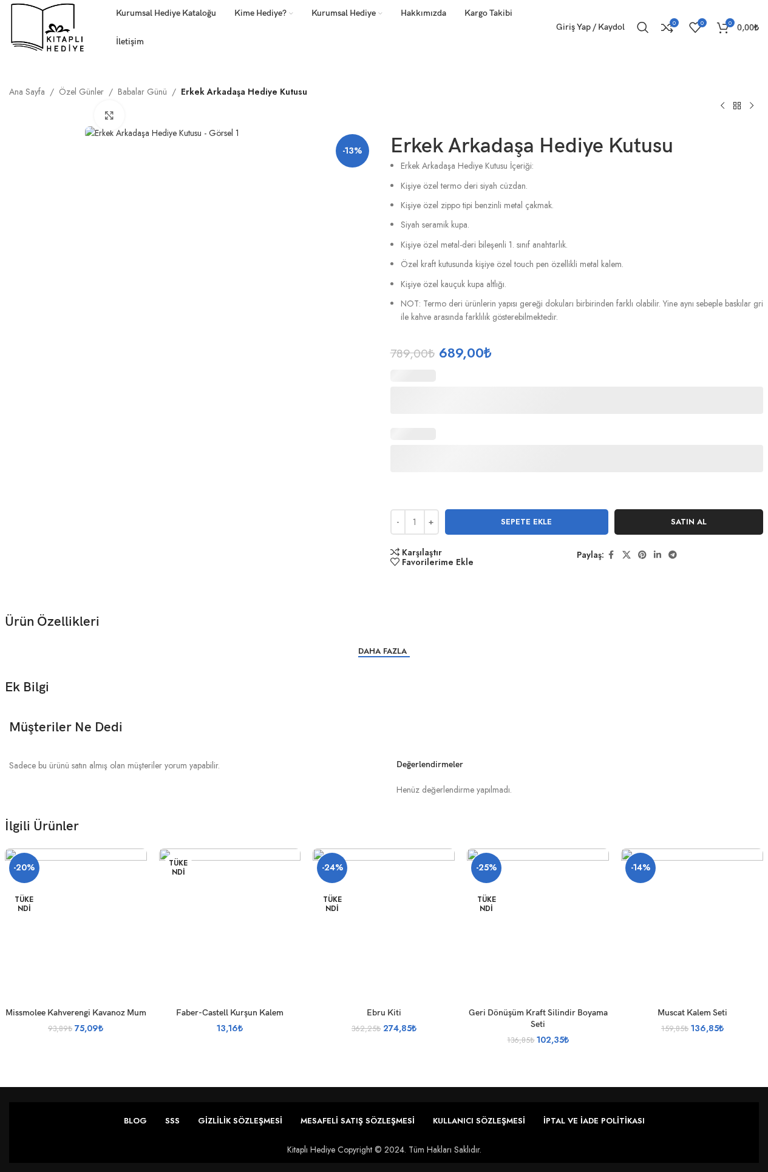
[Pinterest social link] (642, 555)
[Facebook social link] (611, 555)
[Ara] (643, 27)
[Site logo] (47, 26)
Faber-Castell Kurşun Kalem (230, 1013)
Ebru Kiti (384, 1013)
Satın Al (689, 521)
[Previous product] (722, 105)
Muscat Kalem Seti (692, 1013)
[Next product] (751, 105)
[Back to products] (737, 105)
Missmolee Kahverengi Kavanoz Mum (75, 1013)
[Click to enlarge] (109, 115)
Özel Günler (81, 92)
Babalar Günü (142, 92)
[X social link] (626, 555)
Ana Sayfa (27, 92)
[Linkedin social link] (657, 555)
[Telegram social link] (673, 555)
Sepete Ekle (526, 521)
